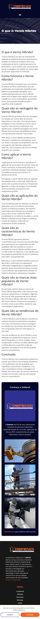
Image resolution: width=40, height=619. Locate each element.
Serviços (20, 600)
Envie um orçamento (13, 580)
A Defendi (20, 591)
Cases (20, 603)
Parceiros (20, 597)
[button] (20, 14)
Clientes (20, 594)
